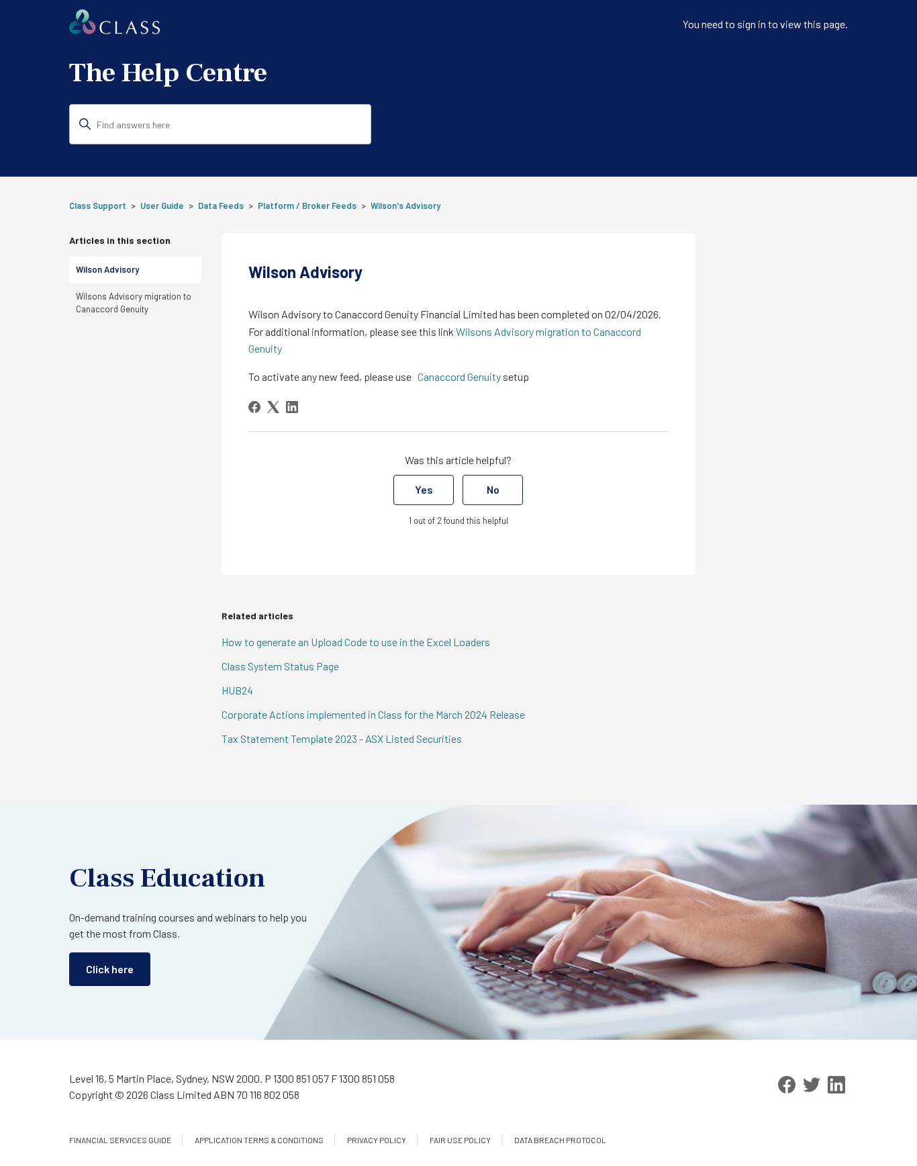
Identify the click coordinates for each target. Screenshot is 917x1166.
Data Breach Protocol (560, 1140)
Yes (424, 489)
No (493, 489)
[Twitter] (811, 1084)
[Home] (114, 30)
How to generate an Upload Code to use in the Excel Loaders (356, 641)
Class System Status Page (280, 666)
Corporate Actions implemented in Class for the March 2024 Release (373, 714)
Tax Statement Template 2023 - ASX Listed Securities (342, 738)
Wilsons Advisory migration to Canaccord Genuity (133, 303)
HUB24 (237, 690)
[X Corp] (273, 407)
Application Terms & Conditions (259, 1140)
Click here (110, 968)
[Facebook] (254, 407)
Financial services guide (120, 1140)
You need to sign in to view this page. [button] (765, 23)
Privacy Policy (376, 1140)
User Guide (162, 205)
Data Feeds (221, 205)
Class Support (97, 205)
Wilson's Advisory (405, 205)
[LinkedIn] (292, 407)
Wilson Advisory (107, 269)
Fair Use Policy (460, 1140)
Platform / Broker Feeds (307, 205)
